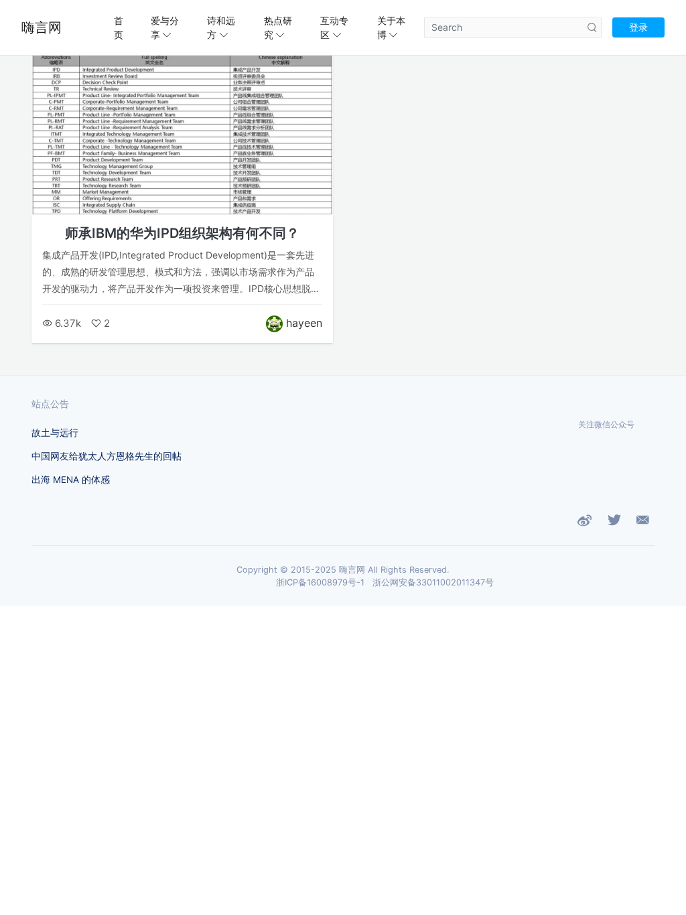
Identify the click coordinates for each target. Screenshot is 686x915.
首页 (118, 27)
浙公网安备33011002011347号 (433, 582)
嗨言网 (41, 27)
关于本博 (391, 27)
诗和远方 (221, 27)
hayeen (304, 323)
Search (592, 27)
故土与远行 (54, 432)
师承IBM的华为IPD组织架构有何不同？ (182, 233)
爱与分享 (165, 27)
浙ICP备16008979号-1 (320, 582)
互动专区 (334, 27)
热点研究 (278, 27)
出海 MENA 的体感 (70, 479)
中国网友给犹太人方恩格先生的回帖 (106, 456)
